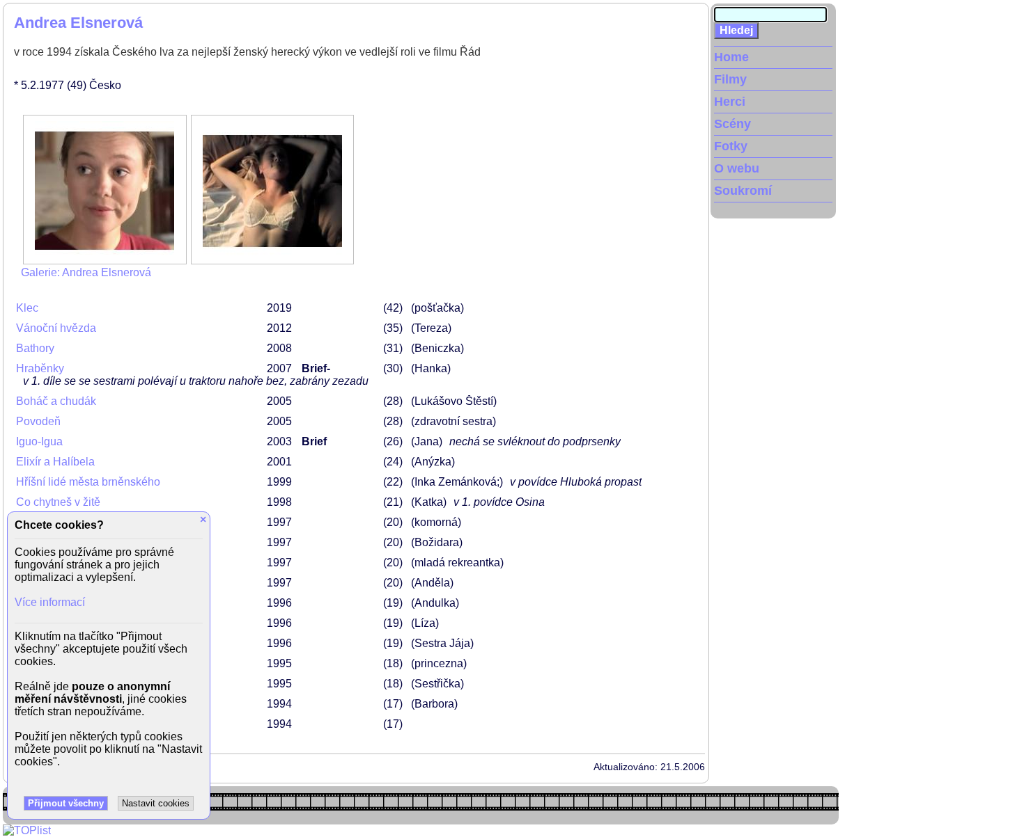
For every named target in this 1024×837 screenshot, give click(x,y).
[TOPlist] (27, 830)
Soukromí (743, 191)
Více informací (50, 602)
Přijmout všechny (66, 803)
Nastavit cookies (155, 803)
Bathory (35, 348)
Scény (732, 124)
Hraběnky (40, 368)
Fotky (730, 146)
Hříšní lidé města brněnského (88, 482)
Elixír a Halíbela (55, 462)
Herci (729, 102)
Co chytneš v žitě (58, 502)
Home (731, 57)
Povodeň (38, 421)
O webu (736, 168)
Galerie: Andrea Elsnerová (86, 272)
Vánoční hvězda (56, 328)
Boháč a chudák (56, 401)
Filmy (730, 79)
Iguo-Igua (39, 441)
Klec (27, 308)
